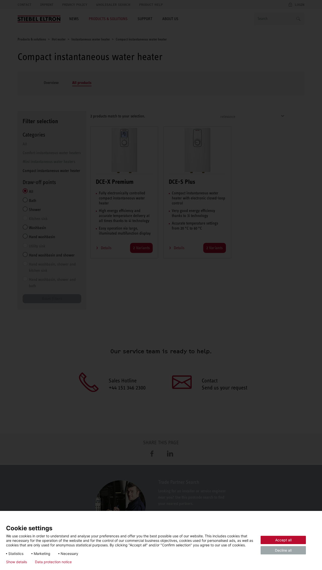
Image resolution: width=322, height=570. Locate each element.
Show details (16, 562)
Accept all (283, 540)
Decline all (283, 550)
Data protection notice (53, 562)
